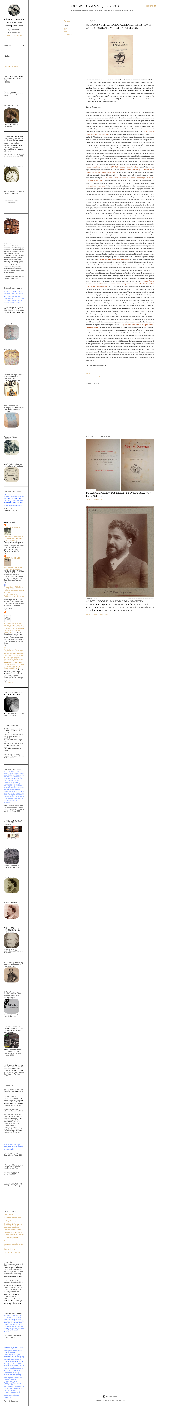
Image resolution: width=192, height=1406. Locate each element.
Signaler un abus (11, 66)
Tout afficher (8, 682)
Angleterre (68, 34)
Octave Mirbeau (9, 1249)
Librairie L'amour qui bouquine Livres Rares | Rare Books (14, 22)
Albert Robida (9, 1214)
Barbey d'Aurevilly (10, 1221)
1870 (66, 29)
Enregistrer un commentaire (101, 614)
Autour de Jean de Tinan (12, 1218)
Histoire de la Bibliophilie (12, 527)
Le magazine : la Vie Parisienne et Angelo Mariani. (14, 595)
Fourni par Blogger (111, 1396)
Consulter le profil (14, 35)
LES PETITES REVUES (12, 558)
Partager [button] (67, 21)
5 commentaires (97, 499)
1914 (65, 32)
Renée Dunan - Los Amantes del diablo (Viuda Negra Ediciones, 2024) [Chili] (14, 666)
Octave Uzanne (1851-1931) (95, 6)
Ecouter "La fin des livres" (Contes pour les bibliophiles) (14, 1233)
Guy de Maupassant (11, 1238)
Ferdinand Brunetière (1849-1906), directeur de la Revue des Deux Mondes (14, 538)
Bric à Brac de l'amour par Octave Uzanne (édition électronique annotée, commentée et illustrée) (13, 1226)
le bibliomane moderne (12, 614)
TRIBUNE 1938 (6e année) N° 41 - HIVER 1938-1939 (13, 568)
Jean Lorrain (8, 1241)
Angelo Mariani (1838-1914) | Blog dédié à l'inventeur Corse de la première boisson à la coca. (14, 589)
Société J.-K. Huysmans (12, 1252)
